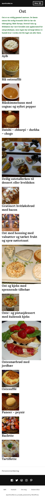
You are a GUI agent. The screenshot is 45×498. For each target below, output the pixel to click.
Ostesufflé (9, 389)
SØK (4, 489)
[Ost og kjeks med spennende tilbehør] (21, 264)
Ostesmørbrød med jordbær (15, 364)
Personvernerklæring (10, 471)
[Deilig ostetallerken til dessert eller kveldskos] (21, 157)
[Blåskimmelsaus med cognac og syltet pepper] (10, 92)
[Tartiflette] (10, 448)
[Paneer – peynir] (10, 402)
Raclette (8, 435)
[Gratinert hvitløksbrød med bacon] (10, 195)
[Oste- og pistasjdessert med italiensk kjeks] (10, 302)
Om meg (24, 489)
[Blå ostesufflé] (10, 69)
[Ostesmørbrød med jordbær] (21, 340)
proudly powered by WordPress (28, 495)
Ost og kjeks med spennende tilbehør (16, 287)
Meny (37, 4)
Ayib (5, 56)
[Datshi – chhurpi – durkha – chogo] (10, 119)
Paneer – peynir (13, 412)
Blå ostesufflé (11, 79)
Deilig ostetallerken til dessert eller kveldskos (18, 180)
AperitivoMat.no (7, 3)
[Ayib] (10, 45)
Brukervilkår (35, 489)
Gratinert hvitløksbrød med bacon (18, 208)
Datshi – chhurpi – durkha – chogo (20, 131)
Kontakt (13, 489)
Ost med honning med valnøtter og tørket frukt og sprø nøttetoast (19, 236)
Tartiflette (9, 459)
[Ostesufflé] (10, 378)
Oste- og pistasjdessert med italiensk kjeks (18, 314)
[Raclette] (10, 425)
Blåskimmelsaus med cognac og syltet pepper (19, 104)
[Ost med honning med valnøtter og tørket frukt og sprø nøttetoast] (10, 222)
